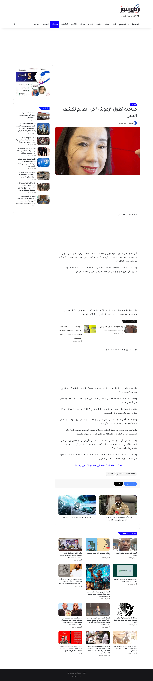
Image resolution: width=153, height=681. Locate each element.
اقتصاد (73, 24)
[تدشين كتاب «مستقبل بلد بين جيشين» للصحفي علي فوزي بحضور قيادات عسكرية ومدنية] (70, 544)
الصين (109, 474)
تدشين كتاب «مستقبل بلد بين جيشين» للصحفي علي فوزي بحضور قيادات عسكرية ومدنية (71, 555)
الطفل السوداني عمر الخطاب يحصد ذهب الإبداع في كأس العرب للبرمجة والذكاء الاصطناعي (98, 594)
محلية (107, 24)
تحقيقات (64, 24)
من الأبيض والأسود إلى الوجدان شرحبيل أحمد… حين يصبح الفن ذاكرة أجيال (125, 620)
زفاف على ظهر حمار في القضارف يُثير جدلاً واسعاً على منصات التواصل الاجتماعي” (125, 649)
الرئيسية (135, 24)
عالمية (98, 24)
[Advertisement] (76, 46)
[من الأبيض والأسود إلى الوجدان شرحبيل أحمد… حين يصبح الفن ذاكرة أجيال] (125, 609)
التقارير (90, 24)
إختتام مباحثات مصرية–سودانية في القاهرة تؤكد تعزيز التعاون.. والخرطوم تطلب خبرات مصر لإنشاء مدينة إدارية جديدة (26, 201)
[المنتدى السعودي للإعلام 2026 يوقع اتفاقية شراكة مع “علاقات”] (125, 570)
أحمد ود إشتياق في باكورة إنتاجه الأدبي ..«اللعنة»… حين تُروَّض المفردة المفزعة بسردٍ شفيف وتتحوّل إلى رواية (70, 582)
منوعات (55, 24)
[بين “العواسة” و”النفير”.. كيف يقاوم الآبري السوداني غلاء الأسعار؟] (130, 329)
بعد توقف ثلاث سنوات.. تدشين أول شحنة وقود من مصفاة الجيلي (27, 115)
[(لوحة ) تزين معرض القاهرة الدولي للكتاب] (125, 544)
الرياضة (45, 24)
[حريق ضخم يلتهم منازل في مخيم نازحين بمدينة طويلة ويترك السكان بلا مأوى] (43, 175)
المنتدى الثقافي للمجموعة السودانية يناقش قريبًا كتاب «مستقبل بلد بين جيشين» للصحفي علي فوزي (71, 649)
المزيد (37, 24)
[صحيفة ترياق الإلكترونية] (130, 10)
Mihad (131, 123)
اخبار (114, 24)
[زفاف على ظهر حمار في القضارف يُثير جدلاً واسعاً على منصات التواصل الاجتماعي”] (125, 637)
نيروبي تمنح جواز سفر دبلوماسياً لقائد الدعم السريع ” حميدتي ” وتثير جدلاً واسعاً (26, 140)
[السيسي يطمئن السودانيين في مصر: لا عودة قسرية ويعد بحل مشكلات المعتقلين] (43, 151)
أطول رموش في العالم (125, 474)
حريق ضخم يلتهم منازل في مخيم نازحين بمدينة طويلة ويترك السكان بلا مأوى (27, 175)
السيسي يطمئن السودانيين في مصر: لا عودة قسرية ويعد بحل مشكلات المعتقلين (26, 151)
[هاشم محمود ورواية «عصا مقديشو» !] (98, 544)
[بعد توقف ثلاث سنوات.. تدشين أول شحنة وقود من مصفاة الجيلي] (43, 116)
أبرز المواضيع (124, 24)
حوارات (82, 24)
